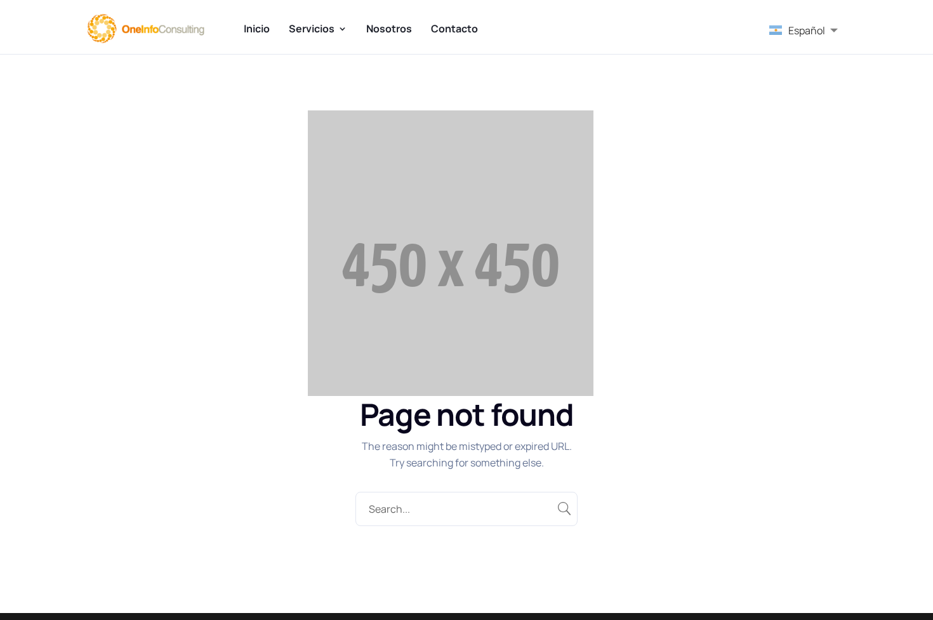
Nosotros (389, 29)
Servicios (311, 29)
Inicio (257, 29)
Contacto (454, 29)
